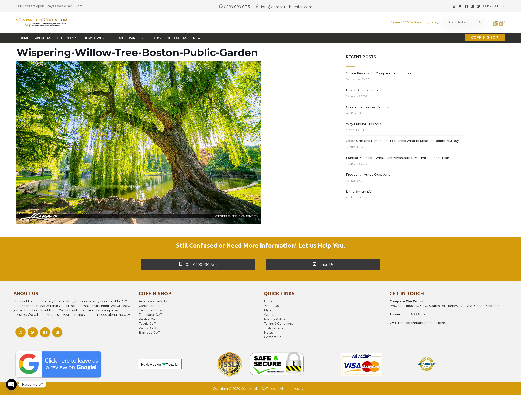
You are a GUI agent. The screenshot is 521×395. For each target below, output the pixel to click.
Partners (137, 38)
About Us (43, 38)
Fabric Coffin (149, 323)
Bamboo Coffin (151, 332)
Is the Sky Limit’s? (359, 191)
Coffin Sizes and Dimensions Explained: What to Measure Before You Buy (402, 141)
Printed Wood (149, 319)
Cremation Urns (151, 310)
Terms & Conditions (278, 323)
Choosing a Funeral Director (367, 107)
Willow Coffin (149, 328)
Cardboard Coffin (152, 306)
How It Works (96, 38)
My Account (273, 310)
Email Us (326, 265)
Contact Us (177, 38)
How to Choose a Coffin (364, 90)
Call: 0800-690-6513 (201, 265)
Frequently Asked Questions (368, 174)
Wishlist (270, 315)
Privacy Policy (274, 319)
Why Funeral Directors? (364, 124)
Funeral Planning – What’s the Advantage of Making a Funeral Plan (397, 158)
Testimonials (273, 328)
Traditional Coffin (152, 315)
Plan (119, 38)
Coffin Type (67, 38)
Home (24, 38)
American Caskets (153, 301)
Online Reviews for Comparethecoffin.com (379, 73)
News (197, 38)
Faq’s (156, 38)
